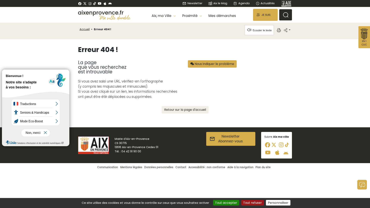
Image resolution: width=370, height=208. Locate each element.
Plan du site (263, 167)
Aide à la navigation (240, 167)
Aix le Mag (220, 3)
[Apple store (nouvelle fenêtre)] (105, 3)
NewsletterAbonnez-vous (230, 139)
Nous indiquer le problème (214, 64)
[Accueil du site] (104, 13)
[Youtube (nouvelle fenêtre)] (100, 3)
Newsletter (195, 3)
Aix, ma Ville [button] (162, 15)
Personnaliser (278, 202)
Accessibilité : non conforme (206, 167)
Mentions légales (131, 167)
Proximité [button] (190, 15)
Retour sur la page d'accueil (185, 109)
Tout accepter (226, 202)
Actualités (268, 3)
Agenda (243, 3)
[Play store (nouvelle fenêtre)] (110, 3)
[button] (265, 15)
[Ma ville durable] (114, 17)
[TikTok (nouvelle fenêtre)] (94, 3)
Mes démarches (222, 15)
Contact (180, 167)
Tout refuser (252, 202)
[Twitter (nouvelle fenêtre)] (85, 3)
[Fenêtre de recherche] (285, 14)
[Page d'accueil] (286, 3)
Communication (107, 167)
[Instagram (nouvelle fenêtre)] (90, 3)
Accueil (85, 29)
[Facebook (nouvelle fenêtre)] (80, 3)
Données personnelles (158, 167)
